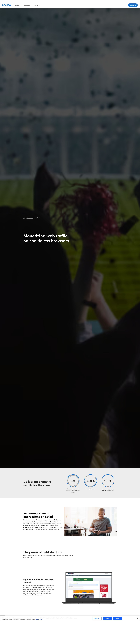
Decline (107, 618)
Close (117, 618)
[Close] (137, 618)
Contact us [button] (133, 5)
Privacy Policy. (39, 619)
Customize (96, 618)
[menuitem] (18, 5)
